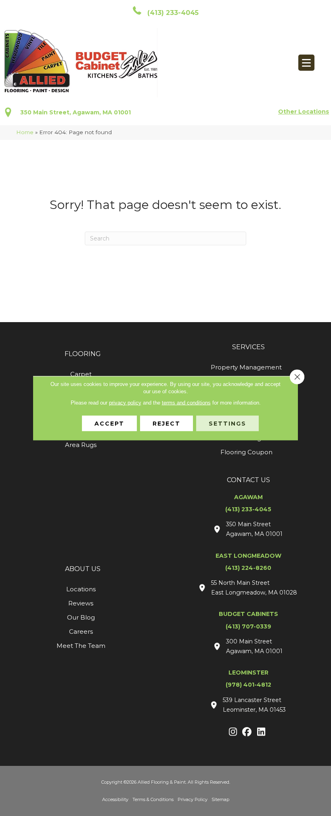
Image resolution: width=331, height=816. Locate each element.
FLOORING (83, 354)
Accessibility (115, 799)
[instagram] (233, 732)
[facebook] (247, 732)
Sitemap (220, 799)
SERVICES (248, 347)
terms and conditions (186, 402)
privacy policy (125, 402)
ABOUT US (83, 569)
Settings (227, 423)
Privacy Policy (192, 799)
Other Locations (303, 111)
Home (25, 132)
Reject (166, 423)
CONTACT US (248, 480)
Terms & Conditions (153, 799)
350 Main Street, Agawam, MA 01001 (75, 112)
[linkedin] (261, 732)
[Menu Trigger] (306, 63)
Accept (109, 423)
